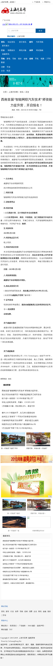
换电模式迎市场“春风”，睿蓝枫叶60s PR (16, 579)
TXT (10, 629)
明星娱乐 (11, 50)
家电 (8, 59)
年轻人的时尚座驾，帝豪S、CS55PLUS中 (18, 402)
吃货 (8, 71)
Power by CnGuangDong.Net (11, 641)
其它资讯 (22, 42)
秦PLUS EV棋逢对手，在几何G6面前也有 (18, 413)
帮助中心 (47, 2)
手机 (37, 59)
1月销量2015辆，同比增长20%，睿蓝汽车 (18, 406)
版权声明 (40, 626)
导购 (14, 59)
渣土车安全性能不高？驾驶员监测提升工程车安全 (21, 395)
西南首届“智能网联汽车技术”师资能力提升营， (20, 391)
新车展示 (5, 46)
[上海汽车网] (13, 15)
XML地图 (31, 626)
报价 (20, 59)
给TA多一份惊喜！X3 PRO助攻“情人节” (17, 398)
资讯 (21, 92)
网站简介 (4, 626)
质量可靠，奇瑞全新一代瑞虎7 (36, 448)
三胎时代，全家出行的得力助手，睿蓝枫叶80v (18, 583)
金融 (25, 59)
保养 (16, 611)
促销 (26, 611)
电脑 (42, 59)
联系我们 (13, 626)
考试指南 (39, 50)
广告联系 (37, 2)
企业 (3, 71)
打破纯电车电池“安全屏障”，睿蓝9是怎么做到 (20, 420)
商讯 (40, 611)
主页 (5, 92)
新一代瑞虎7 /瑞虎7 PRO (9, 448)
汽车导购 (39, 42)
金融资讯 (5, 54)
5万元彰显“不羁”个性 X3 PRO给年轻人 (17, 428)
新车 (7, 611)
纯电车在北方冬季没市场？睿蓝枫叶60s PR (19, 424)
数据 (3, 62)
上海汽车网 (21, 36)
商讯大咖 (22, 50)
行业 (12, 611)
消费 (3, 67)
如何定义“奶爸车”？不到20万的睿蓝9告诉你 (19, 417)
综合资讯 (11, 42)
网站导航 (4, 606)
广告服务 (22, 626)
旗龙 (9, 379)
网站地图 (4, 629)
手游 (8, 67)
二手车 (48, 59)
